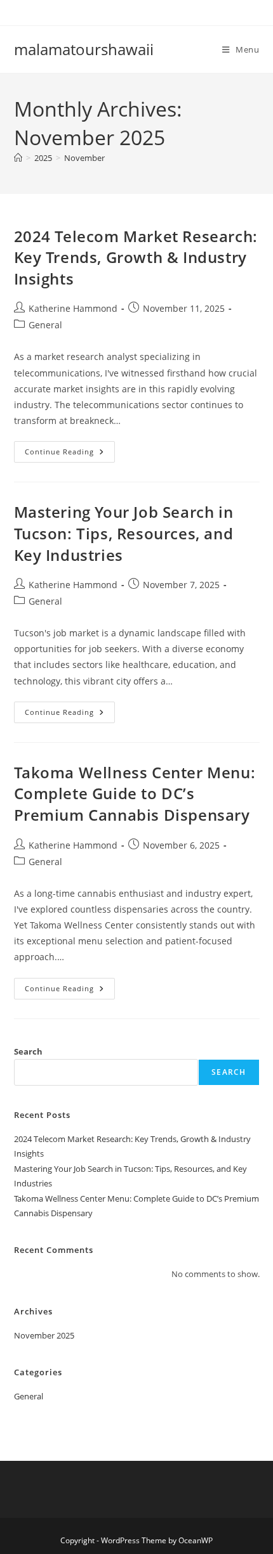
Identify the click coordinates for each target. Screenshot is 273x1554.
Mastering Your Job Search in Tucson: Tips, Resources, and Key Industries (124, 533)
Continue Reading (70, 454)
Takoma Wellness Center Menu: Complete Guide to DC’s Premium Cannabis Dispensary (135, 793)
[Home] (18, 158)
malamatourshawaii (84, 49)
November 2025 (44, 1335)
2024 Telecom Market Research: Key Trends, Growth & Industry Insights (136, 257)
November (84, 158)
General (45, 325)
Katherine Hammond (73, 308)
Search (28, 1051)
